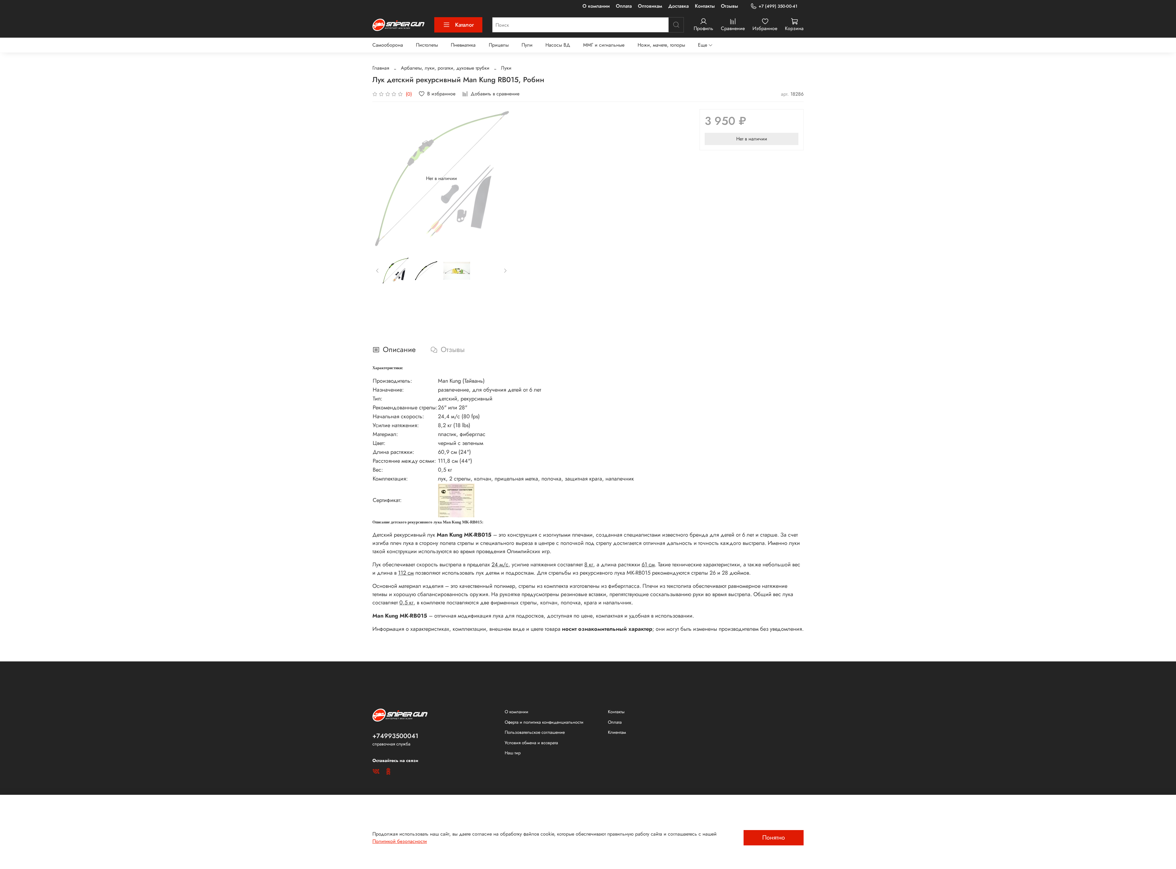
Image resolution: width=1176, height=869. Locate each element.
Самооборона (387, 44)
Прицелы (499, 44)
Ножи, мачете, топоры (661, 44)
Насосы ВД (557, 44)
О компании (596, 6)
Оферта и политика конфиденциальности (544, 722)
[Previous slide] (382, 178)
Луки (506, 67)
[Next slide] (500, 178)
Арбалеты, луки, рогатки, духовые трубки (445, 67)
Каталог (464, 25)
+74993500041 (395, 736)
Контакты (705, 6)
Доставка (678, 6)
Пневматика (463, 44)
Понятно (773, 837)
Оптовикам (650, 6)
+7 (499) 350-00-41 (778, 6)
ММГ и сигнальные (603, 44)
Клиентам (617, 732)
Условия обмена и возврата (531, 743)
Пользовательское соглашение (535, 732)
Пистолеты (427, 44)
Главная (380, 67)
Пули (527, 44)
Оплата (624, 6)
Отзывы (729, 6)
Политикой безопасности (399, 841)
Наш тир (513, 753)
